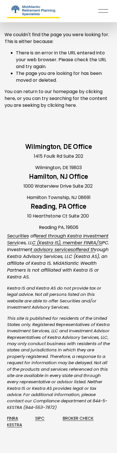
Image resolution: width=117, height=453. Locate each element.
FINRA (12, 418)
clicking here (61, 105)
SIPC (40, 418)
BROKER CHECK (78, 418)
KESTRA (14, 425)
